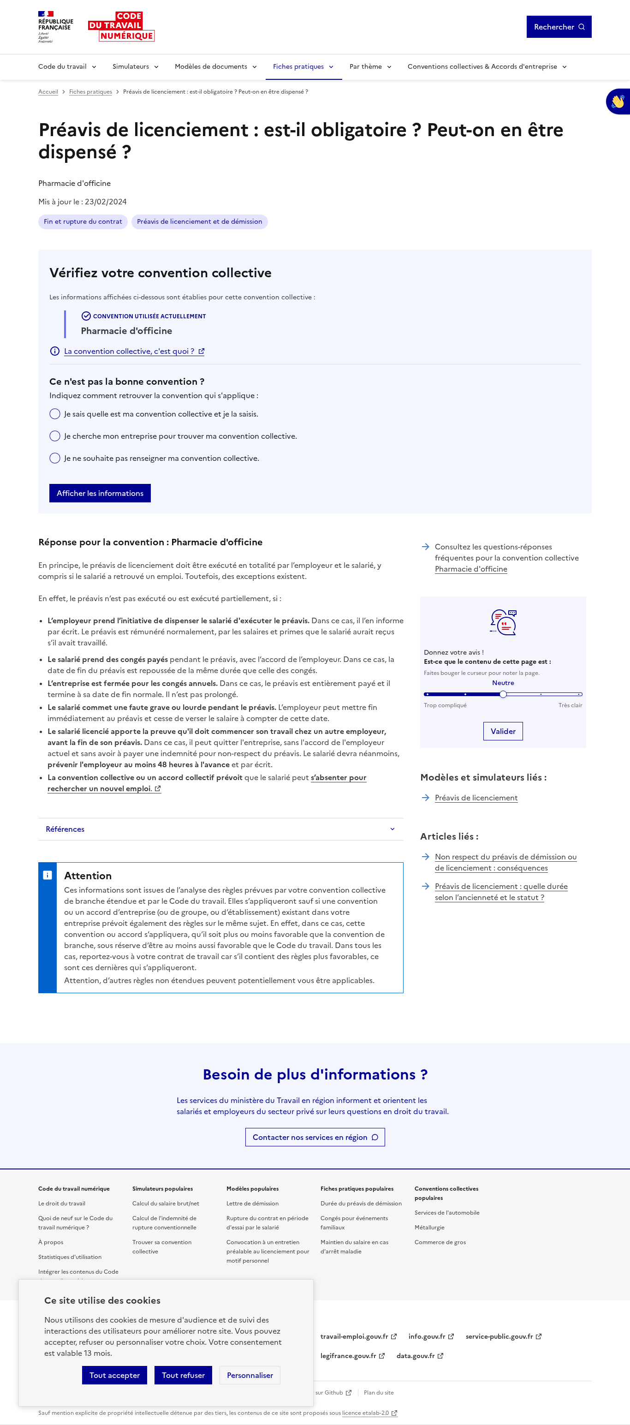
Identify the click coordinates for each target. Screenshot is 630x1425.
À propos (50, 1242)
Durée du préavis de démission (361, 1203)
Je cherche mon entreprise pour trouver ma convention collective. (180, 435)
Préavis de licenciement (476, 797)
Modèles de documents (211, 67)
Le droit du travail (61, 1203)
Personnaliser (250, 1375)
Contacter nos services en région (310, 1137)
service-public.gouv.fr (499, 1337)
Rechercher (554, 26)
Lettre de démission (252, 1203)
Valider (503, 731)
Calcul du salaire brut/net (165, 1203)
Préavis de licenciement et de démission (199, 222)
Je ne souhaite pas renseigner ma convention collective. (161, 458)
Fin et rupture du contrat (83, 222)
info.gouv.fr (427, 1337)
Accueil (48, 92)
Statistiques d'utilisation (69, 1257)
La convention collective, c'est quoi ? (129, 351)
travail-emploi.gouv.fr (354, 1337)
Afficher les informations (100, 493)
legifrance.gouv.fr (348, 1356)
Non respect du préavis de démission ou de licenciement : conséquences (506, 862)
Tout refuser (183, 1375)
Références (65, 829)
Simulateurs (131, 67)
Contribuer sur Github (314, 1393)
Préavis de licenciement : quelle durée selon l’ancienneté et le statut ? (501, 892)
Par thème (366, 67)
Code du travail (62, 67)
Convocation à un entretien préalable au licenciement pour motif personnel (267, 1251)
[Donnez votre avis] (618, 101)
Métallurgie (430, 1227)
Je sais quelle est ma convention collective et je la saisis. (161, 413)
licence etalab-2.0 (365, 1413)
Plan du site (379, 1393)
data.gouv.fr (416, 1356)
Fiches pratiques (298, 67)
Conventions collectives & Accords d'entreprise (482, 67)
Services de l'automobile (447, 1213)
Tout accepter (114, 1375)
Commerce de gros (440, 1242)
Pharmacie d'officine (471, 568)
